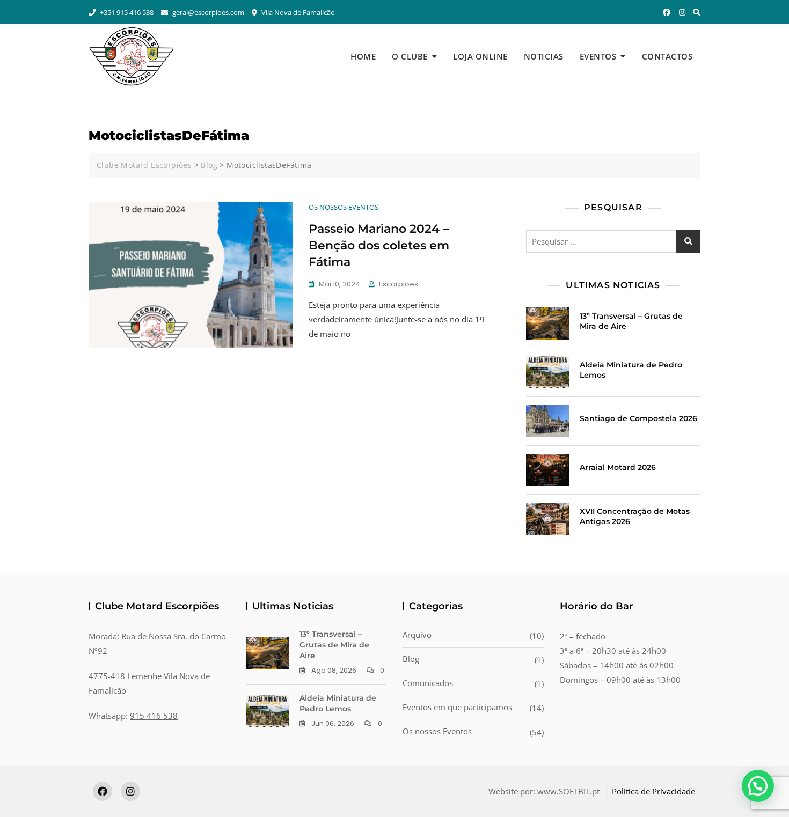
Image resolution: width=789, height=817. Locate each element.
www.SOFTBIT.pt (568, 791)
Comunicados (428, 683)
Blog (411, 658)
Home (363, 56)
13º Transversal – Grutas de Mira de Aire (334, 644)
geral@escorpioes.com (207, 12)
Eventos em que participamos (457, 707)
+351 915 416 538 (126, 12)
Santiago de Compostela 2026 (638, 418)
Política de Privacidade (653, 791)
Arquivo (417, 634)
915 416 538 (154, 715)
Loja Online (480, 56)
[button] (758, 786)
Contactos (667, 56)
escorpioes (398, 284)
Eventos (598, 56)
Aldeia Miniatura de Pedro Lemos (337, 703)
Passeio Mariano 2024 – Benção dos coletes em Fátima (379, 245)
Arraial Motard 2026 (618, 467)
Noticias (544, 56)
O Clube (410, 56)
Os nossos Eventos (343, 207)
